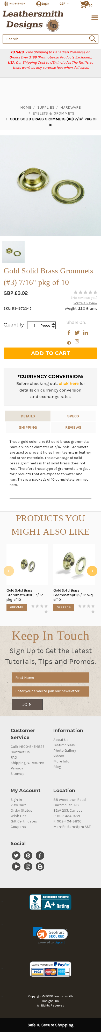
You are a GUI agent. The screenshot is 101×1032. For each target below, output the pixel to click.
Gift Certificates (24, 821)
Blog (57, 767)
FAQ (14, 757)
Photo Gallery (64, 750)
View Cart (18, 805)
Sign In (16, 799)
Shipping (28, 427)
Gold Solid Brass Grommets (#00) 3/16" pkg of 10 (24, 595)
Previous (9, 571)
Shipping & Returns (27, 763)
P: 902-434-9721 (66, 816)
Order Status (21, 810)
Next (92, 571)
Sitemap (18, 773)
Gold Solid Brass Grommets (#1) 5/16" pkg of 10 (73, 595)
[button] (50, 935)
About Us (61, 740)
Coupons (18, 827)
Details (28, 416)
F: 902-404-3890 (67, 821)
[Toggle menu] (94, 17)
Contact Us (20, 752)
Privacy (17, 768)
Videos (58, 756)
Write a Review (85, 303)
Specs (73, 416)
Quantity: (14, 325)
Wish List (18, 816)
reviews (73, 427)
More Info (61, 761)
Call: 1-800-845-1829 (28, 746)
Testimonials (64, 745)
